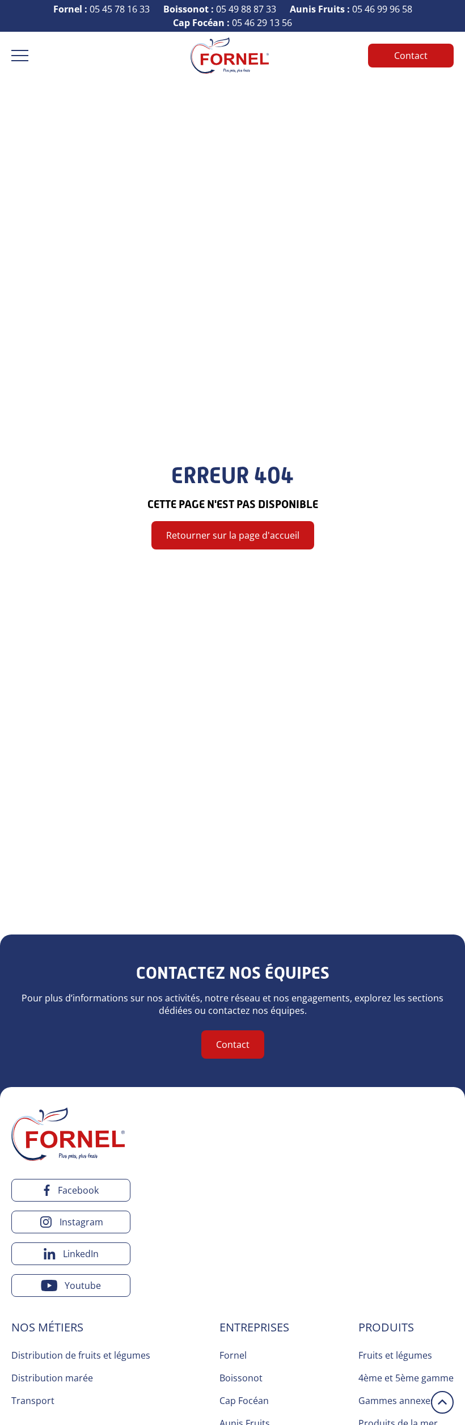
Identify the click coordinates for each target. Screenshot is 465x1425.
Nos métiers (47, 1327)
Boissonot (241, 1378)
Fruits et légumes (395, 1355)
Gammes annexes (396, 1400)
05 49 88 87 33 (219, 9)
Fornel (233, 1355)
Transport (32, 1400)
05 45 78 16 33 (101, 9)
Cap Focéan (244, 1400)
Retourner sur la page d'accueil (232, 535)
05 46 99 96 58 (351, 9)
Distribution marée (52, 1378)
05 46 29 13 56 (232, 22)
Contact (411, 55)
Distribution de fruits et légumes (80, 1355)
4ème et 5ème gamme (406, 1378)
